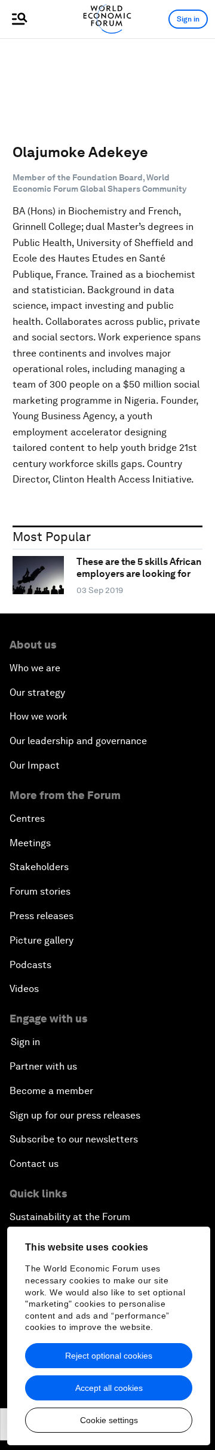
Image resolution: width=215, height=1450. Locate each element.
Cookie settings (109, 1420)
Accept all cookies (109, 1388)
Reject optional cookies (108, 1355)
